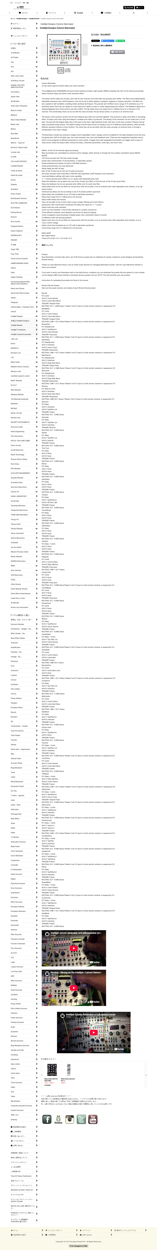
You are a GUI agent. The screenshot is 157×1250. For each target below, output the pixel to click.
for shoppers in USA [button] (79, 1246)
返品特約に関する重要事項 (102, 45)
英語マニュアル (47, 245)
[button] (128, 7)
